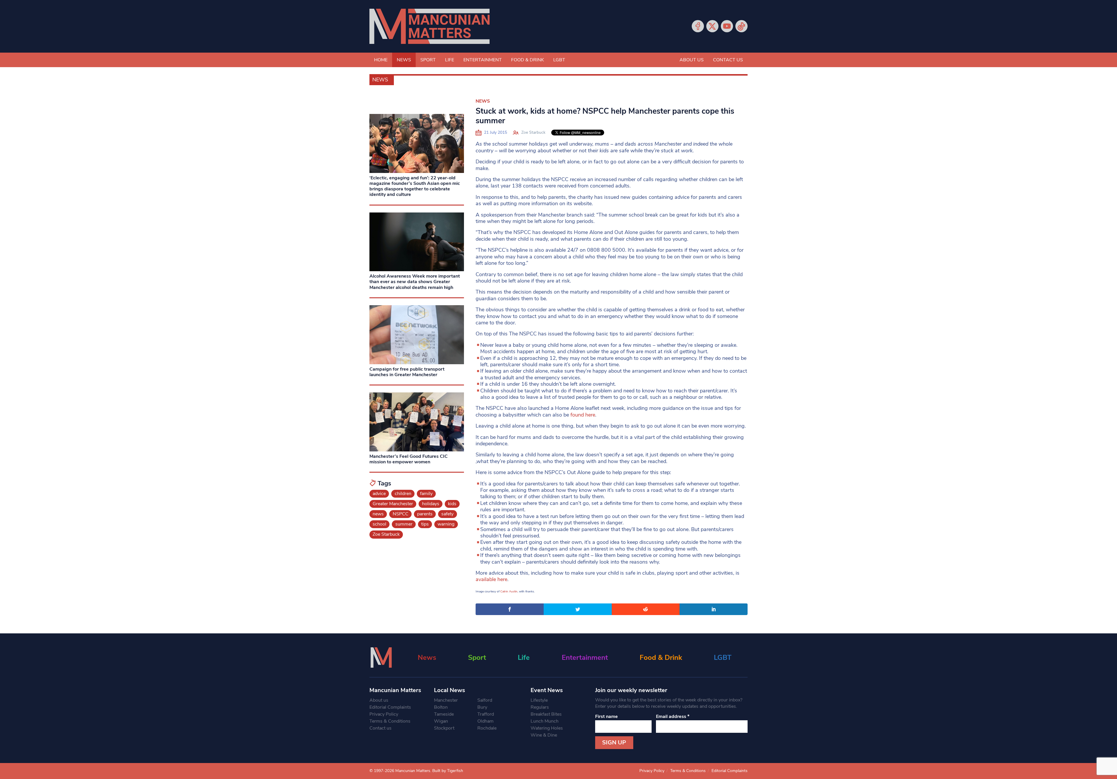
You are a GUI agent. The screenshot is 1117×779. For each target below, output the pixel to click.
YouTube (727, 26)
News (404, 60)
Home (380, 60)
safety (447, 514)
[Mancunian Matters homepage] (429, 26)
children (403, 493)
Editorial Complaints (390, 707)
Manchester (446, 700)
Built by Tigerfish (447, 770)
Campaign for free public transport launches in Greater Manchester (406, 372)
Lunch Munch (544, 721)
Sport (428, 60)
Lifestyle (539, 700)
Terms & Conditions (389, 721)
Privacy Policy (383, 714)
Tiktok (741, 26)
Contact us (728, 60)
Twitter (712, 26)
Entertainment (482, 60)
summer (403, 524)
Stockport (444, 728)
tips (425, 524)
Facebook (698, 26)
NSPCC (400, 514)
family (426, 493)
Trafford (485, 714)
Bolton (441, 707)
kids (452, 504)
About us (692, 60)
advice (379, 493)
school (379, 524)
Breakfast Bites (546, 714)
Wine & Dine (544, 735)
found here (582, 414)
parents (425, 514)
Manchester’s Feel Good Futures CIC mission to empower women (408, 459)
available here (491, 579)
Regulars (540, 707)
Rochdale (487, 728)
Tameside (444, 714)
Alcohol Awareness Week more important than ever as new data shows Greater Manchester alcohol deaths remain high (414, 281)
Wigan (441, 721)
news (378, 514)
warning (445, 524)
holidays (430, 504)
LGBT (559, 60)
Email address (672, 716)
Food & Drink (527, 60)
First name (606, 716)
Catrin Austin (508, 591)
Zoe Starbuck (533, 132)
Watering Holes (547, 728)
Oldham (485, 721)
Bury (482, 707)
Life (449, 60)
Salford (484, 700)
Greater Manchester (393, 504)
